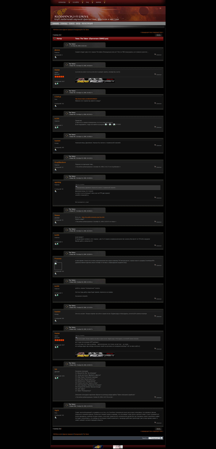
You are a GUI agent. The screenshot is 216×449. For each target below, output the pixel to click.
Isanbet (57, 141)
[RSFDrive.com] (57, 84)
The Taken (72, 44)
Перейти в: (145, 438)
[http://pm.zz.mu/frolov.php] (57, 378)
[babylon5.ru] (98, 448)
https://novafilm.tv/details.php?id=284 (93, 217)
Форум (98, 2)
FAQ (87, 2)
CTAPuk (58, 97)
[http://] (57, 128)
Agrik (57, 410)
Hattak (57, 70)
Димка (57, 50)
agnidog (58, 182)
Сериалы (62, 2)
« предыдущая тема (146, 32)
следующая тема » (157, 32)
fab (56, 369)
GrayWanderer (60, 162)
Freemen (58, 259)
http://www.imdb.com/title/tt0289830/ (86, 99)
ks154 (57, 118)
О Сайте (76, 2)
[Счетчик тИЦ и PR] (118, 448)
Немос (57, 215)
